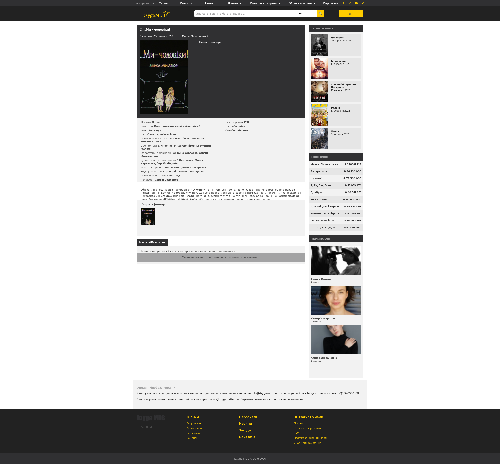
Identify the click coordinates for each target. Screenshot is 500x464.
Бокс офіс (186, 3)
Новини (233, 3)
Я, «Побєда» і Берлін (325, 206)
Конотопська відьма (325, 213)
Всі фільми (193, 433)
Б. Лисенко (165, 145)
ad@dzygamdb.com (226, 399)
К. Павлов (166, 167)
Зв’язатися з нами (308, 417)
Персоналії (330, 3)
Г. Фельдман (184, 160)
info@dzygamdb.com (265, 393)
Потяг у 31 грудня (323, 227)
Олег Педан (175, 175)
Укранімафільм (165, 134)
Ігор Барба (170, 171)
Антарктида (319, 171)
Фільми (164, 3)
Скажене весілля (322, 220)
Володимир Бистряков (190, 167)
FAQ (296, 433)
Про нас (299, 423)
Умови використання (307, 442)
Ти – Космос (319, 199)
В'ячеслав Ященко (191, 171)
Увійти (351, 13)
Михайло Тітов (151, 141)
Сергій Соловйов (166, 179)
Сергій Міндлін (167, 163)
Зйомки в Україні (300, 3)
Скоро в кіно (322, 28)
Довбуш (316, 192)
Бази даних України (264, 3)
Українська (146, 3)
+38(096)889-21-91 (348, 393)
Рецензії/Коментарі (152, 242)
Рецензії (210, 3)
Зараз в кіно (194, 428)
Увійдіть (188, 257)
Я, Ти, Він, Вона (321, 185)
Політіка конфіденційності (310, 437)
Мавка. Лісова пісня (324, 164)
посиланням (295, 399)
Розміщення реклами (307, 428)
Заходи (245, 430)
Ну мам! (316, 178)
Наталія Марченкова (189, 138)
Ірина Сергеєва (186, 152)
